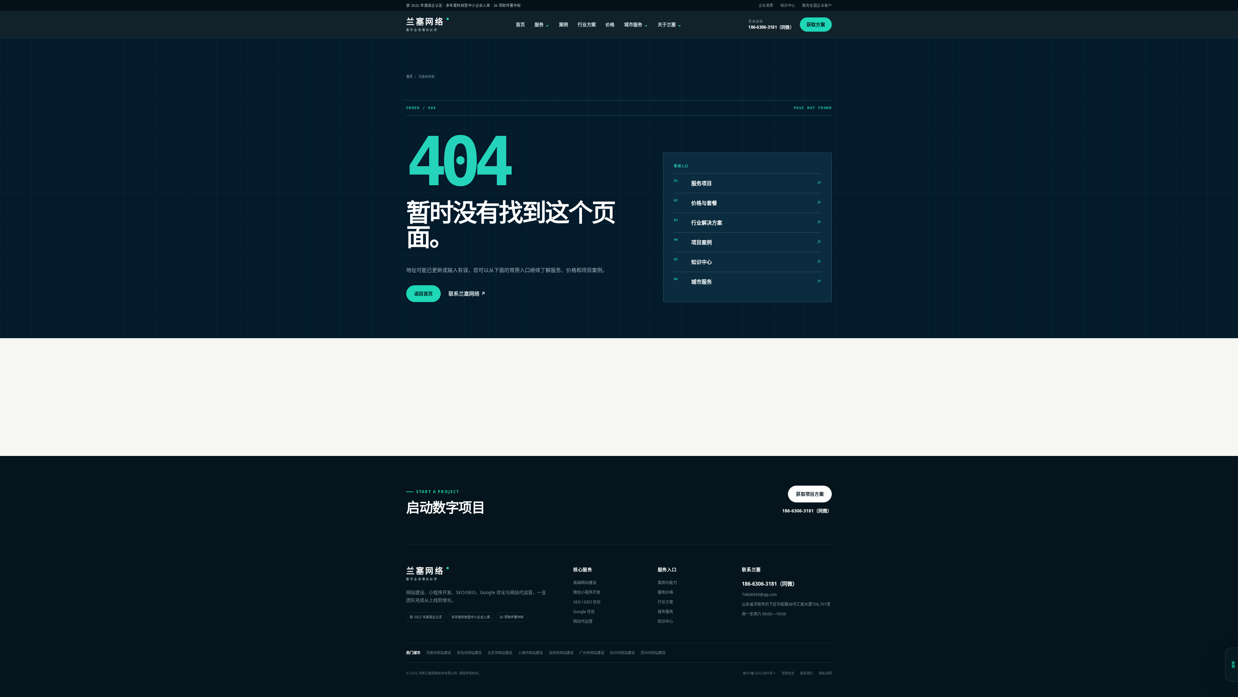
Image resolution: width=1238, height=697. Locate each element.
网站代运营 (583, 621)
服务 (542, 24)
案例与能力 (667, 582)
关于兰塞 (670, 24)
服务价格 (665, 592)
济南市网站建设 (438, 652)
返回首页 (423, 293)
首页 (520, 24)
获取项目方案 (810, 494)
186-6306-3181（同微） (807, 511)
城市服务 (636, 24)
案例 (563, 24)
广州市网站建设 (591, 652)
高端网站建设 (584, 582)
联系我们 (806, 673)
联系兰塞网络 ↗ (467, 293)
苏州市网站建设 (653, 652)
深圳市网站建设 (561, 652)
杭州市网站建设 (622, 652)
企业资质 (766, 5)
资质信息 (787, 673)
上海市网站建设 (530, 652)
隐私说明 (825, 673)
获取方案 (816, 24)
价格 (609, 24)
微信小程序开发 (586, 592)
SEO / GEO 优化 (587, 602)
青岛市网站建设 (469, 652)
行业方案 (587, 24)
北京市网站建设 (499, 652)
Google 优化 (584, 611)
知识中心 (788, 5)
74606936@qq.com (759, 594)
